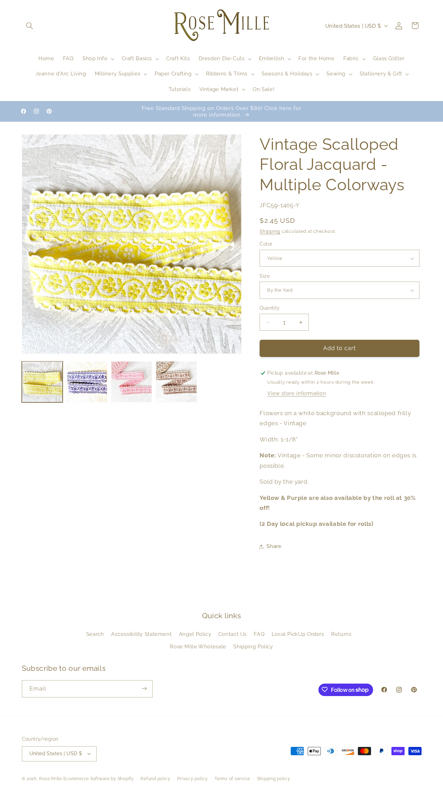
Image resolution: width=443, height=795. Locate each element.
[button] (30, 26)
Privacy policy (192, 778)
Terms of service (232, 778)
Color (266, 244)
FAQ (259, 634)
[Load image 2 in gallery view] (87, 381)
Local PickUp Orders (298, 634)
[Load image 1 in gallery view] (42, 381)
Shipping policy (273, 778)
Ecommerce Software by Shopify (98, 778)
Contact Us (232, 634)
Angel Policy (195, 634)
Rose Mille (50, 778)
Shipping (270, 231)
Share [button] (273, 546)
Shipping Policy (253, 646)
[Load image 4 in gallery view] (176, 381)
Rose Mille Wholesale (198, 646)
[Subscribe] (144, 688)
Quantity (270, 308)
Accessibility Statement (141, 634)
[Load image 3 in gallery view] (131, 381)
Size (265, 276)
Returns (341, 634)
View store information (296, 393)
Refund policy (156, 778)
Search (95, 634)
